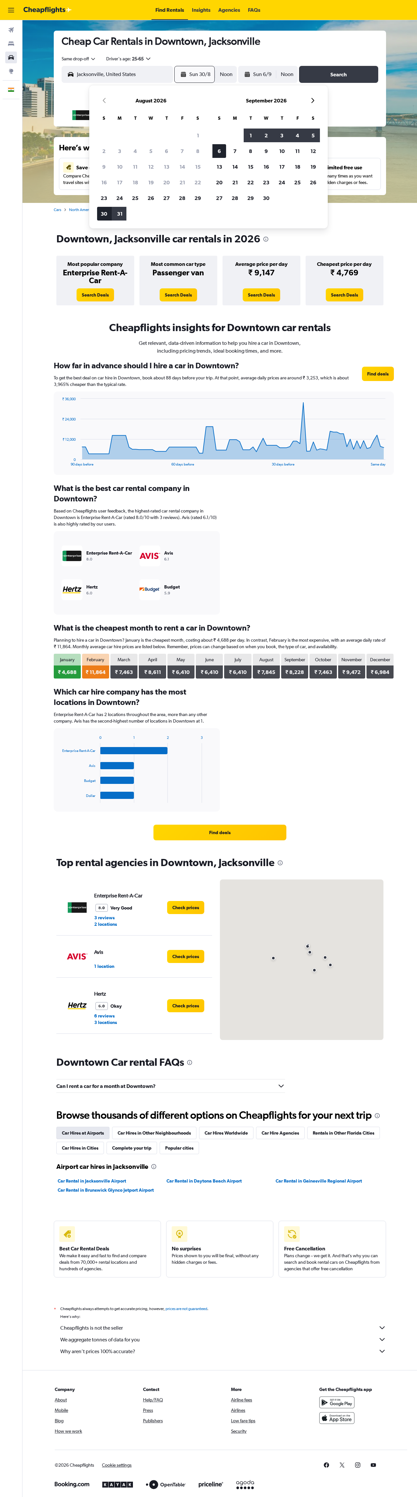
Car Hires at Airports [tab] (83, 1133)
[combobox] (79, 58)
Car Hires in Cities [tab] (80, 1148)
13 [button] (166, 167)
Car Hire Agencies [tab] (280, 1133)
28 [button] (182, 198)
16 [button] (104, 182)
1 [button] (198, 135)
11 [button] (135, 167)
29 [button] (197, 198)
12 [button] (151, 167)
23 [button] (104, 198)
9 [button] (104, 167)
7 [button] (182, 151)
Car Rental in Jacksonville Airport (92, 1181)
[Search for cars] (11, 57)
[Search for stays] (11, 43)
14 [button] (182, 167)
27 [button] (166, 198)
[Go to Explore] (11, 71)
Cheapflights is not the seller (91, 1328)
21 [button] (182, 182)
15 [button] (198, 167)
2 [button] (104, 151)
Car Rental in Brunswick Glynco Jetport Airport (106, 1190)
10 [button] (119, 167)
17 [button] (119, 182)
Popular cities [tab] (179, 1148)
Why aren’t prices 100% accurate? (97, 1351)
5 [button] (150, 151)
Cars (57, 209)
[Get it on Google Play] (336, 1402)
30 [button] (104, 214)
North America (81, 209)
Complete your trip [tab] (131, 1148)
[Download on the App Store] (336, 1418)
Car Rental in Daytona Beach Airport (204, 1181)
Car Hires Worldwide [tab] (226, 1133)
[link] (95, 294)
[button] (11, 10)
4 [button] (135, 151)
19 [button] (151, 182)
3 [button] (119, 151)
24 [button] (119, 198)
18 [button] (135, 182)
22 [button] (197, 182)
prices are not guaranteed (186, 1308)
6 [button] (166, 151)
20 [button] (166, 182)
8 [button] (197, 151)
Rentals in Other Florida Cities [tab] (343, 1133)
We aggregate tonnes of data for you (100, 1340)
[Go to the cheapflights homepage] (47, 10)
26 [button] (151, 198)
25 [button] (135, 198)
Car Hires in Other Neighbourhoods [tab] (154, 1133)
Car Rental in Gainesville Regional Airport (319, 1181)
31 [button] (119, 214)
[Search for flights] (11, 30)
